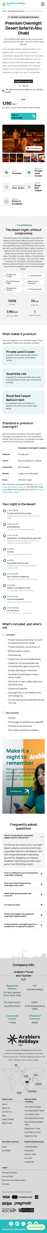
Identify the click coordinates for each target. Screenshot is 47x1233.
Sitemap (5, 1184)
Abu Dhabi (6, 1150)
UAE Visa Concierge (33, 1106)
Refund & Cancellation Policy (14, 1180)
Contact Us (7, 1111)
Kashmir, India (30, 1154)
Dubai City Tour (31, 1136)
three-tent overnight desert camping (22, 485)
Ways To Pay (7, 1123)
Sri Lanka (28, 1158)
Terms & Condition (9, 1172)
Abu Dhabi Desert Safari (16, 11)
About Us (6, 1108)
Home (4, 11)
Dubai (4, 1146)
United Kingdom (31, 1146)
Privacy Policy (7, 1176)
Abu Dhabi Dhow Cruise (34, 1118)
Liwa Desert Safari (32, 1114)
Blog (4, 1115)
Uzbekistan (29, 1162)
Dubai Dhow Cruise (32, 1128)
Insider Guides (8, 1119)
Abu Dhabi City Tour (33, 1132)
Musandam (29, 1150)
